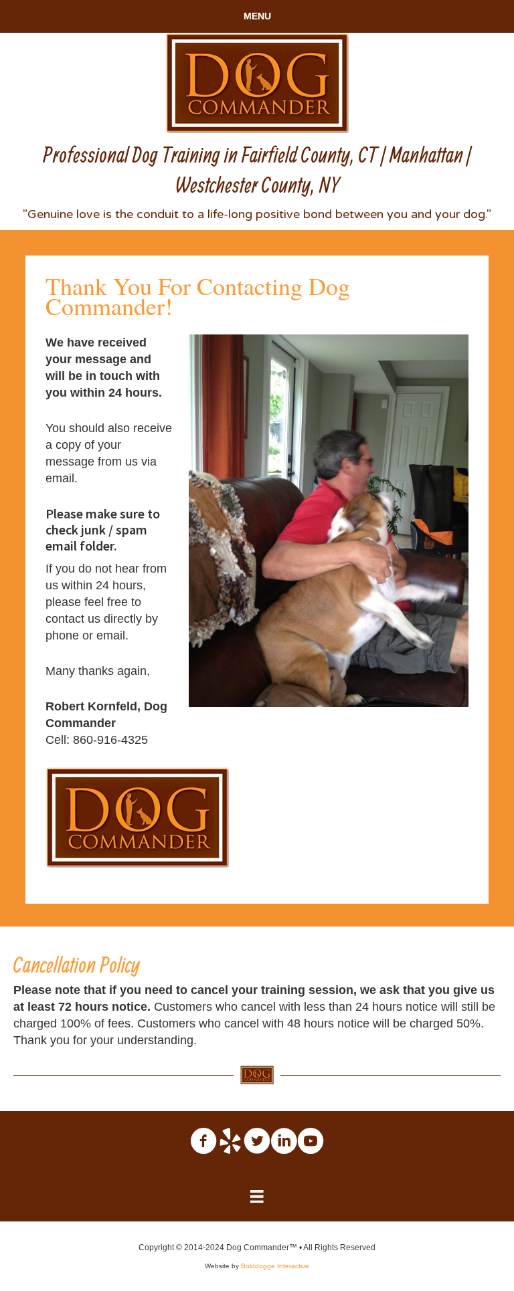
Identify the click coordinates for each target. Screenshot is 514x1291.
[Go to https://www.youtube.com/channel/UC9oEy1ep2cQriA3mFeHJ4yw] (310, 1141)
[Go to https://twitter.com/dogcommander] (257, 1141)
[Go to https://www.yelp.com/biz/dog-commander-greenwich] (230, 1141)
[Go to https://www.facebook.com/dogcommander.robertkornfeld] (203, 1141)
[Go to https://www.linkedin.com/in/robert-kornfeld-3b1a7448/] (283, 1141)
